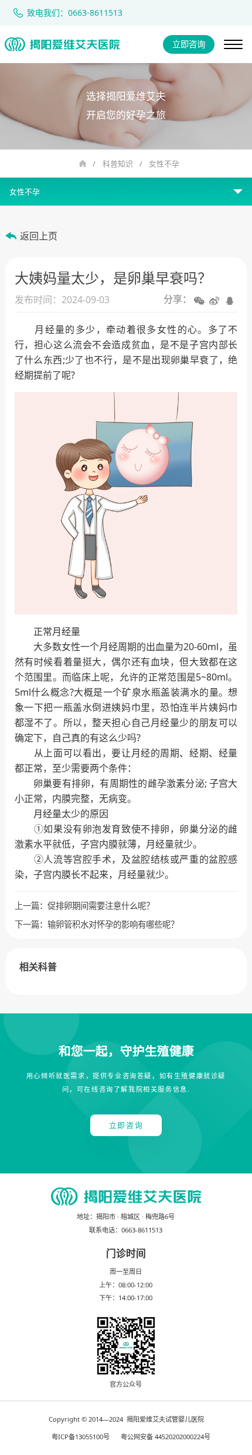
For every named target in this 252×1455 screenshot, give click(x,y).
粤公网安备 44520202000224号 (165, 1436)
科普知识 (118, 163)
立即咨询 (188, 44)
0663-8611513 (141, 1229)
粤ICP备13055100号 (81, 1436)
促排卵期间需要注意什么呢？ (100, 905)
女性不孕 (164, 163)
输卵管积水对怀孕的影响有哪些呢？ (113, 924)
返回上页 (38, 236)
